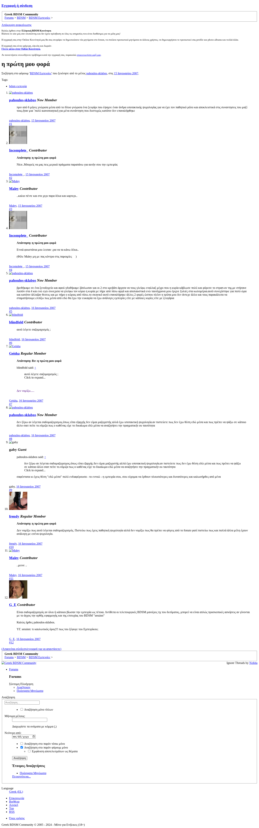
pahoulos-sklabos (96, 73)
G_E (12, 605)
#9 (10, 490)
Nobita (253, 663)
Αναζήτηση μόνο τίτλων (38, 709)
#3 (10, 209)
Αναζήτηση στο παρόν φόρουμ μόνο (46, 747)
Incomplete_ (18, 150)
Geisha (14, 353)
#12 (11, 642)
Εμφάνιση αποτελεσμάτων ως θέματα (54, 751)
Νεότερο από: (13, 733)
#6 (10, 342)
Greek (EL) (16, 791)
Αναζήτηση (23, 687)
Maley (14, 189)
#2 (10, 177)
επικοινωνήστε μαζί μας (89, 54)
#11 (11, 578)
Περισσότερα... (21, 776)
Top (11, 808)
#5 (10, 311)
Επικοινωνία (16, 798)
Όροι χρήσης (17, 818)
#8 (10, 438)
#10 (11, 547)
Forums (13, 669)
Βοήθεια (14, 801)
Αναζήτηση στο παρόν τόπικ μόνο (44, 743)
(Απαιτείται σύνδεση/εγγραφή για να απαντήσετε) (31, 648)
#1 (10, 124)
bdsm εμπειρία (18, 86)
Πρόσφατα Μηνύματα (30, 690)
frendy (14, 516)
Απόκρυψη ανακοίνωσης (16, 25)
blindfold (16, 322)
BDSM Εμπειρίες (40, 73)
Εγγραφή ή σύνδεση (17, 6)
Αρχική (13, 805)
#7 (10, 404)
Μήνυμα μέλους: (15, 716)
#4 (10, 269)
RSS (12, 811)
